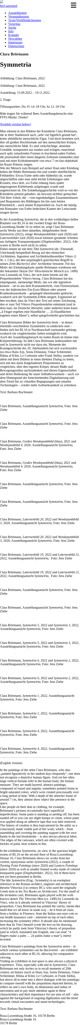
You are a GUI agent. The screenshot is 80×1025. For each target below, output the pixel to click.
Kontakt (13, 35)
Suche (12, 27)
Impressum (15, 42)
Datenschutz (16, 46)
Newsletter (15, 38)
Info (11, 31)
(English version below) (15, 124)
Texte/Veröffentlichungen (24, 20)
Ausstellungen (17, 13)
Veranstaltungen (18, 16)
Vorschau (14, 24)
